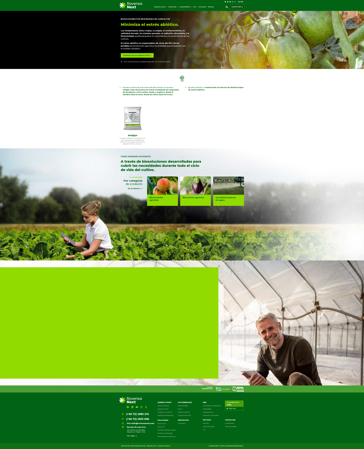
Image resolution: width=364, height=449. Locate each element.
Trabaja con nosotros (165, 412)
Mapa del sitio (152, 446)
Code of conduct (164, 446)
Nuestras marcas (163, 406)
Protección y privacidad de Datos (133, 446)
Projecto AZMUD (184, 412)
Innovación (183, 420)
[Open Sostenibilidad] (190, 7)
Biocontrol (161, 427)
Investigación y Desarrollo (212, 406)
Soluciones (163, 420)
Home (125, 61)
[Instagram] (232, 2)
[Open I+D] (196, 7)
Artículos (206, 423)
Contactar (230, 420)
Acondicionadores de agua (167, 430)
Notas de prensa (208, 426)
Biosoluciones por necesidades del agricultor (145, 19)
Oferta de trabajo (231, 426)
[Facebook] (225, 2)
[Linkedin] (228, 2)
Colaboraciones (208, 412)
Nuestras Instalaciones (165, 415)
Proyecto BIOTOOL (184, 415)
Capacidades (207, 409)
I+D (204, 430)
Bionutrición (162, 423)
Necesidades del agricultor (167, 436)
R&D (204, 402)
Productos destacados (165, 433)
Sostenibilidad (185, 402)
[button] (226, 7)
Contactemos (229, 423)
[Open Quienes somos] (166, 7)
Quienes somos (164, 402)
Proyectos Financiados (210, 415)
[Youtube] (230, 2)
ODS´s (180, 409)
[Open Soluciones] (177, 7)
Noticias (207, 420)
